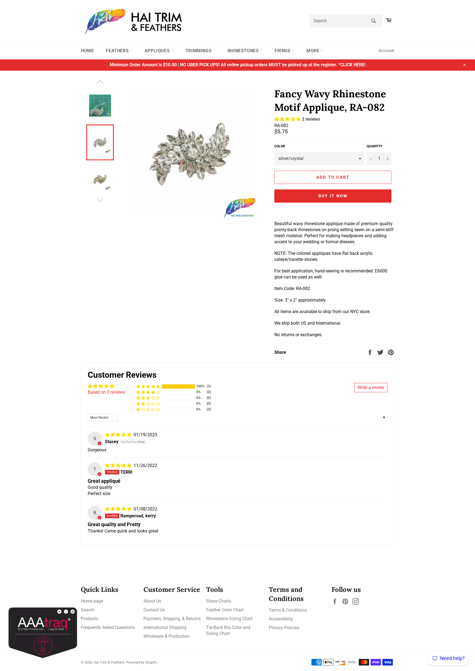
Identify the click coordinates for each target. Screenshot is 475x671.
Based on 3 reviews (106, 392)
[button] (288, 119)
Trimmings (199, 50)
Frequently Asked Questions (108, 627)
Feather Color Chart (225, 609)
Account (386, 50)
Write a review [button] (370, 387)
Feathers (118, 50)
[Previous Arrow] (100, 82)
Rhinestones (244, 50)
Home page (92, 601)
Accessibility (281, 619)
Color (279, 146)
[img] (118, 434)
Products (89, 618)
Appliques (158, 50)
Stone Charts (218, 601)
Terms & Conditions (288, 610)
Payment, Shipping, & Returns (172, 618)
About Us (152, 601)
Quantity (374, 146)
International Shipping (164, 627)
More (313, 50)
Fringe (283, 50)
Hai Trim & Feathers (109, 662)
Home (87, 50)
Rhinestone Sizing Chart (229, 618)
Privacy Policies (284, 627)
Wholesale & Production (166, 636)
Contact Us (154, 609)
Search (87, 609)
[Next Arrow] (100, 200)
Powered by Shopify (141, 662)
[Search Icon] (373, 20)
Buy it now (333, 196)
